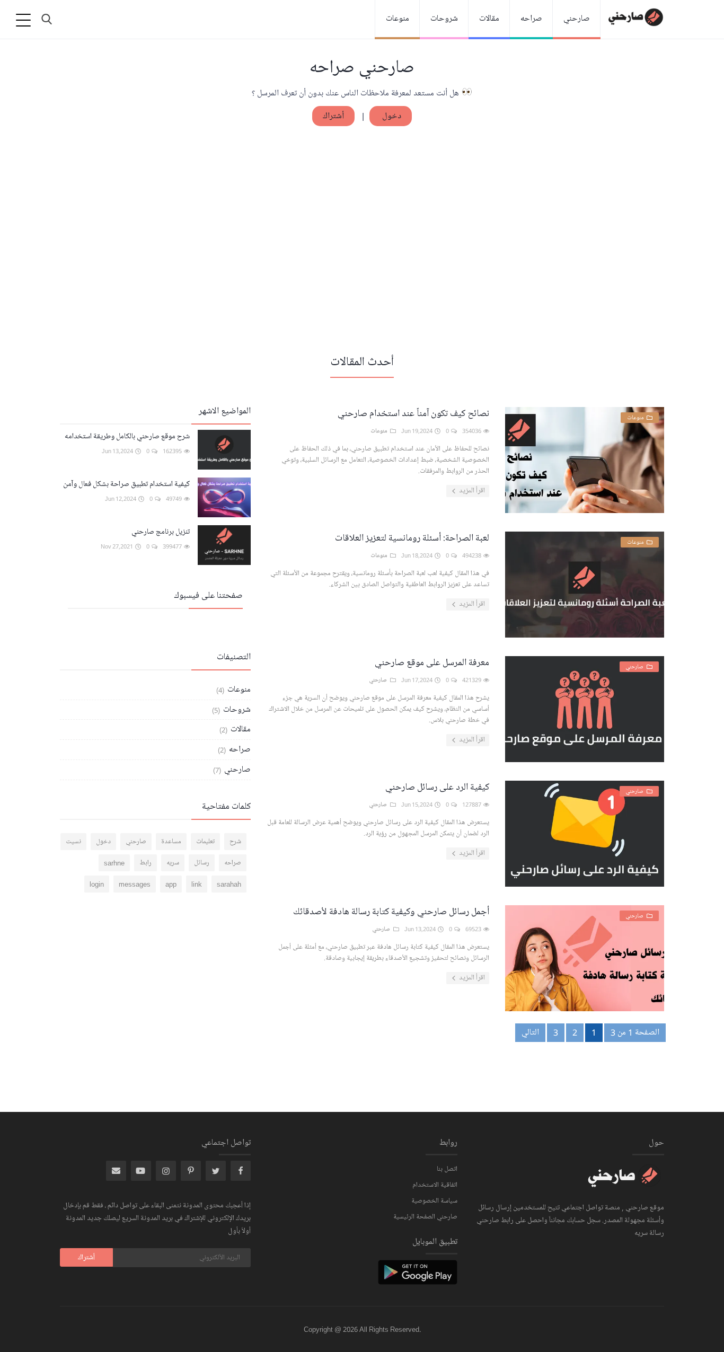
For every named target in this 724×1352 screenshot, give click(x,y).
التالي (530, 1032)
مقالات (489, 18)
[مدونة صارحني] (624, 1182)
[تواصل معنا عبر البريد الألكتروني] (116, 1171)
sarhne (114, 863)
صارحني (576, 18)
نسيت (73, 841)
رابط (145, 863)
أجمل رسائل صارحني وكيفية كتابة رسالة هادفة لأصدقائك (391, 911)
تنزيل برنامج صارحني (160, 532)
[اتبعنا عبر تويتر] (216, 1171)
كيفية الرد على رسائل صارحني (437, 787)
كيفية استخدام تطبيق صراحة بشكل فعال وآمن (126, 484)
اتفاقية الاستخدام (434, 1185)
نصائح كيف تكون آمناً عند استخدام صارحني (413, 413)
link (196, 884)
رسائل (201, 863)
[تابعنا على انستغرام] (191, 1171)
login (97, 884)
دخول (390, 116)
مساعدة (171, 841)
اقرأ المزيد (471, 491)
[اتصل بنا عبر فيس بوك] (241, 1171)
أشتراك (333, 116)
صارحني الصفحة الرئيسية (425, 1217)
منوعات (397, 18)
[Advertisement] (362, 239)
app (170, 884)
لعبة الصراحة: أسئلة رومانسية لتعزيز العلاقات (412, 538)
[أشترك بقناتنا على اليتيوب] (141, 1171)
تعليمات (205, 841)
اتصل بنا (447, 1169)
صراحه (531, 18)
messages (135, 884)
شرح (235, 841)
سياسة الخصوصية (434, 1201)
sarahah (229, 884)
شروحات (444, 18)
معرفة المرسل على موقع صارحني (432, 662)
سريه (172, 863)
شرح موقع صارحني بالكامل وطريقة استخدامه (127, 436)
